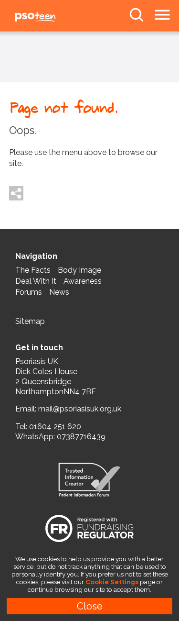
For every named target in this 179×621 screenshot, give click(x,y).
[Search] (136, 15)
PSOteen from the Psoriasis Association (57, 17)
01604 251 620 (55, 426)
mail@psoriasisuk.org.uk (79, 408)
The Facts (33, 270)
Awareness (82, 281)
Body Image (79, 270)
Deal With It (35, 281)
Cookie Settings (111, 582)
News (59, 292)
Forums (28, 292)
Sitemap (30, 321)
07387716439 (81, 436)
